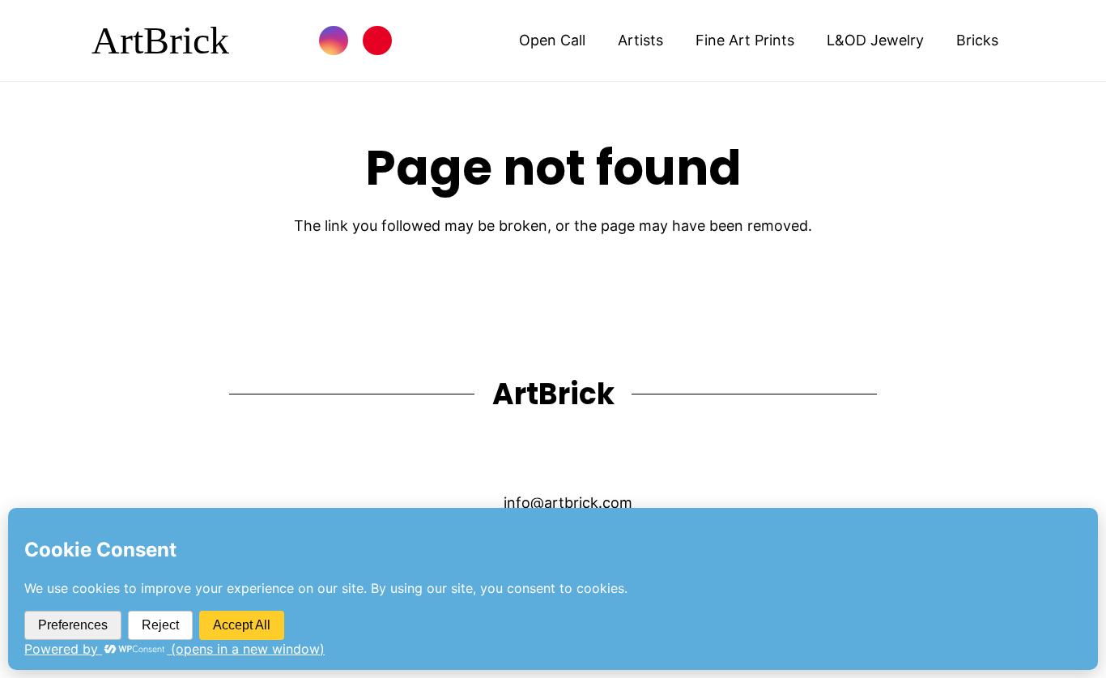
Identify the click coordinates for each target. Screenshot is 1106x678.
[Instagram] (333, 40)
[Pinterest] (377, 40)
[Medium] (629, 455)
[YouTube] (476, 455)
